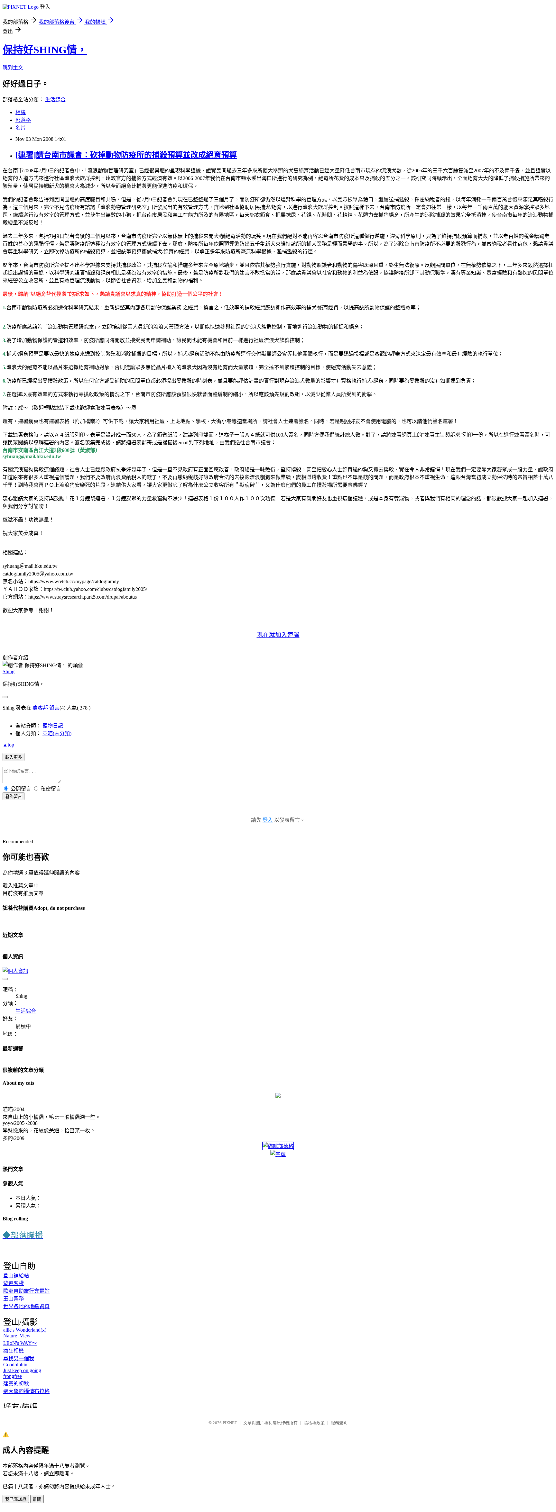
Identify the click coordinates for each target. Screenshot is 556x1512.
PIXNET (230, 1422)
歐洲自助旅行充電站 (26, 1291)
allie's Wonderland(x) (24, 1330)
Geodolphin (15, 1364)
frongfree (12, 1376)
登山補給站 (16, 1275)
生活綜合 (55, 99)
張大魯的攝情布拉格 (26, 1391)
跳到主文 (13, 67)
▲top (8, 744)
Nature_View (17, 1335)
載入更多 (13, 757)
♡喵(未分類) (56, 733)
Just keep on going (22, 1370)
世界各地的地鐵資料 (26, 1306)
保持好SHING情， (45, 50)
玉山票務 (13, 1298)
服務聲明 (339, 1422)
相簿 (20, 112)
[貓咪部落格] (278, 1146)
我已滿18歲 (15, 1499)
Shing (8, 671)
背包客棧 (13, 1283)
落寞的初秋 (16, 1383)
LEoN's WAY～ (20, 1343)
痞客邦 (40, 708)
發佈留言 (13, 796)
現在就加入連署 (278, 634)
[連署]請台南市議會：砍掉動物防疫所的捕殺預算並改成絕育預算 (126, 155)
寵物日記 (52, 726)
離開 (37, 1499)
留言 (54, 708)
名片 (20, 128)
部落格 (23, 120)
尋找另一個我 (18, 1358)
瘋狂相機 (13, 1351)
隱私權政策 (314, 1422)
